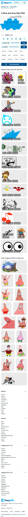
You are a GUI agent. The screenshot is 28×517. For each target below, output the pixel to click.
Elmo (2, 425)
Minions (3, 428)
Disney (4, 80)
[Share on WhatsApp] (16, 38)
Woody (3, 432)
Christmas (3, 437)
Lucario (3, 479)
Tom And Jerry (4, 430)
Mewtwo (3, 481)
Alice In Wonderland (6, 455)
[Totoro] (14, 266)
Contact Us (9, 508)
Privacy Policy (4, 511)
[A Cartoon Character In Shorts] (8, 336)
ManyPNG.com (4, 6)
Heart (2, 467)
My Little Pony (4, 403)
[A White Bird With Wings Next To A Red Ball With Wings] (14, 188)
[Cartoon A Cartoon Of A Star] (21, 280)
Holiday (3, 489)
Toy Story (3, 452)
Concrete (15, 55)
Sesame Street (5, 426)
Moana (3, 459)
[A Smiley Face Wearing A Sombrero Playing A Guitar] (14, 176)
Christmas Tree (5, 491)
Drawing (3, 450)
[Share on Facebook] (3, 38)
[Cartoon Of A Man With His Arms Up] (7, 280)
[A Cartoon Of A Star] (8, 322)
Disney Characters (5, 464)
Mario (2, 421)
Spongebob (6, 82)
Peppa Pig (3, 405)
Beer (9, 55)
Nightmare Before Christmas (8, 457)
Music (4, 153)
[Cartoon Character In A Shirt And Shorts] (8, 350)
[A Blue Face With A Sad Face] (14, 120)
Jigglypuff (3, 484)
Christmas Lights (5, 493)
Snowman (3, 495)
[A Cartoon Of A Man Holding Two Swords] (14, 378)
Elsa (2, 461)
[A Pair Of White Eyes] (14, 246)
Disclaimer (17, 511)
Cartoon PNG (13, 6)
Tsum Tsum (4, 462)
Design (3, 440)
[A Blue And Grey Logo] (14, 134)
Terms (11, 511)
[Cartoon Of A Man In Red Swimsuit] (6, 308)
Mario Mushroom (5, 486)
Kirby (16, 51)
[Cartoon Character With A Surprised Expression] (21, 350)
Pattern (3, 448)
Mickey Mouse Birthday (7, 435)
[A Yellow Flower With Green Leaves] (21, 77)
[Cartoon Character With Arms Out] (7, 294)
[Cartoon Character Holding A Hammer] (22, 322)
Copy (23, 43)
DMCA (23, 511)
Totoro (3, 401)
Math (16, 59)
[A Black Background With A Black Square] (14, 162)
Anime (22, 55)
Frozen (3, 454)
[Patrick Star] (21, 294)
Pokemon (10, 59)
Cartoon (4, 51)
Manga (3, 59)
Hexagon (22, 59)
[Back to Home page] (6, 3)
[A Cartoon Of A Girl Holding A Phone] (14, 92)
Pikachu (3, 475)
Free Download (14, 64)
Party (21, 51)
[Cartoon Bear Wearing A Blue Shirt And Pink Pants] (21, 232)
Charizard (3, 477)
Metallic (4, 55)
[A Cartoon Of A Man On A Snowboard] (14, 106)
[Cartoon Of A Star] (8, 364)
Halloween (3, 488)
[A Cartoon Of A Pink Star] (20, 308)
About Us (3, 508)
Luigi (2, 412)
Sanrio (2, 423)
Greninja (3, 482)
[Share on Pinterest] (11, 38)
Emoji (2, 410)
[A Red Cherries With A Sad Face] (14, 218)
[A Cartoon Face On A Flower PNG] (8, 77)
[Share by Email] (20, 38)
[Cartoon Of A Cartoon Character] (21, 364)
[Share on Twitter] (7, 38)
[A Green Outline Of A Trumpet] (14, 148)
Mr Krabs (3, 433)
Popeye (10, 51)
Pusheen (3, 408)
